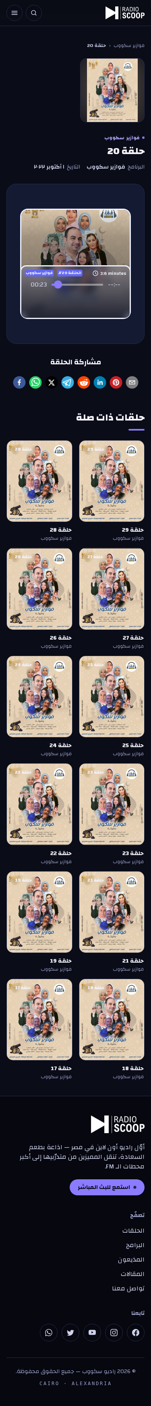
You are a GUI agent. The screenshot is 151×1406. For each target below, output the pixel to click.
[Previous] (58, 300)
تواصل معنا (128, 1288)
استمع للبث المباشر (104, 1187)
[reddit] (83, 382)
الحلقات (133, 1231)
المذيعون (131, 1260)
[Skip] (93, 300)
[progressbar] (77, 284)
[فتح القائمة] (14, 13)
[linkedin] (99, 382)
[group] (75, 294)
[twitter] (51, 382)
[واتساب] (49, 1332)
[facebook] (19, 382)
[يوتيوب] (92, 1332)
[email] (132, 382)
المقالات (133, 1274)
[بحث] (34, 13)
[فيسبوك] (136, 1332)
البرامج (135, 1245)
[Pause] (76, 300)
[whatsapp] (35, 382)
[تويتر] (70, 1332)
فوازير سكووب (129, 45)
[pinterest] (116, 382)
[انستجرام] (114, 1332)
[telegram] (67, 382)
